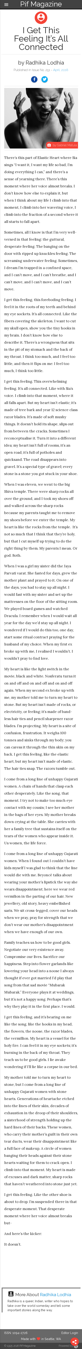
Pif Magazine (28, 1345)
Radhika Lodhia (55, 1294)
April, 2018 (60, 70)
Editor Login (69, 1333)
